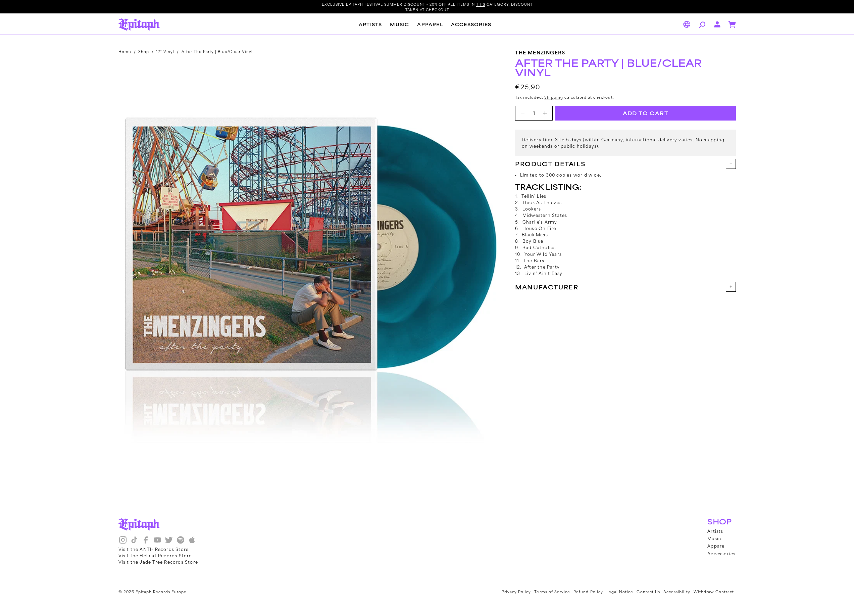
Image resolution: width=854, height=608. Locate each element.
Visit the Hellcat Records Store (155, 555)
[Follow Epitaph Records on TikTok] (134, 542)
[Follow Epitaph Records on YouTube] (157, 542)
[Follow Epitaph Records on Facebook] (145, 542)
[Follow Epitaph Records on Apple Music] (192, 542)
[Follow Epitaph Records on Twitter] (168, 542)
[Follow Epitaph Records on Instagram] (122, 542)
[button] (701, 24)
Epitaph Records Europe (161, 592)
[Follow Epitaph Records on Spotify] (180, 542)
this (480, 4)
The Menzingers (540, 52)
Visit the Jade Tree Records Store (158, 561)
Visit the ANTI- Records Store (153, 549)
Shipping (553, 97)
